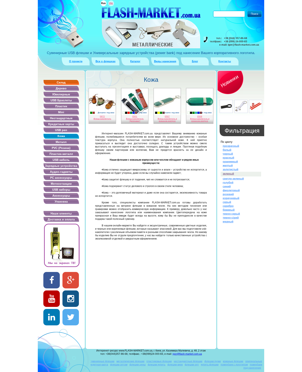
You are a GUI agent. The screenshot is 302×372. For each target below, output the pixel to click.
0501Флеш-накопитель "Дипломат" (135, 118)
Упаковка (61, 201)
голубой (228, 182)
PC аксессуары (61, 177)
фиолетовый (231, 190)
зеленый (228, 173)
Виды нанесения (165, 61)
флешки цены (137, 364)
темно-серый (231, 213)
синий (227, 186)
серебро (228, 205)
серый (227, 202)
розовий (228, 194)
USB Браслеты (61, 100)
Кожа (61, 136)
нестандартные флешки (188, 361)
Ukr (111, 3)
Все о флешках (105, 61)
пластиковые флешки (159, 361)
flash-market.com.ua (151, 12)
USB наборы (61, 189)
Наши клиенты (61, 213)
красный (228, 157)
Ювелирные (61, 94)
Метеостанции (61, 183)
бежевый (229, 209)
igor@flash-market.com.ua (187, 353)
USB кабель (61, 159)
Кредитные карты (61, 124)
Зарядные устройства (61, 165)
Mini (61, 112)
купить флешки (210, 364)
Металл (61, 142)
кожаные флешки (233, 361)
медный (228, 221)
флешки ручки (212, 361)
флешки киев (175, 364)
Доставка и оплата (61, 219)
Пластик (61, 106)
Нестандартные (61, 118)
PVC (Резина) (61, 148)
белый (227, 149)
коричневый (231, 198)
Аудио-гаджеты (61, 171)
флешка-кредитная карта (93, 364)
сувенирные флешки (102, 361)
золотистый (230, 169)
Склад (61, 82)
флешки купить (156, 364)
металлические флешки (130, 361)
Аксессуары (61, 195)
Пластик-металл (61, 153)
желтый (228, 165)
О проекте (75, 61)
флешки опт (192, 364)
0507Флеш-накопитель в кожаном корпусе (167, 118)
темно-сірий (231, 217)
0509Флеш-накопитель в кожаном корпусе (199, 118)
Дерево (61, 88)
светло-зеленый (233, 178)
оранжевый (230, 161)
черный (228, 153)
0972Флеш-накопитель (102, 117)
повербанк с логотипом (234, 364)
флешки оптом (118, 364)
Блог (195, 61)
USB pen (61, 130)
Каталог (135, 61)
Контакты (224, 61)
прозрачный (231, 145)
